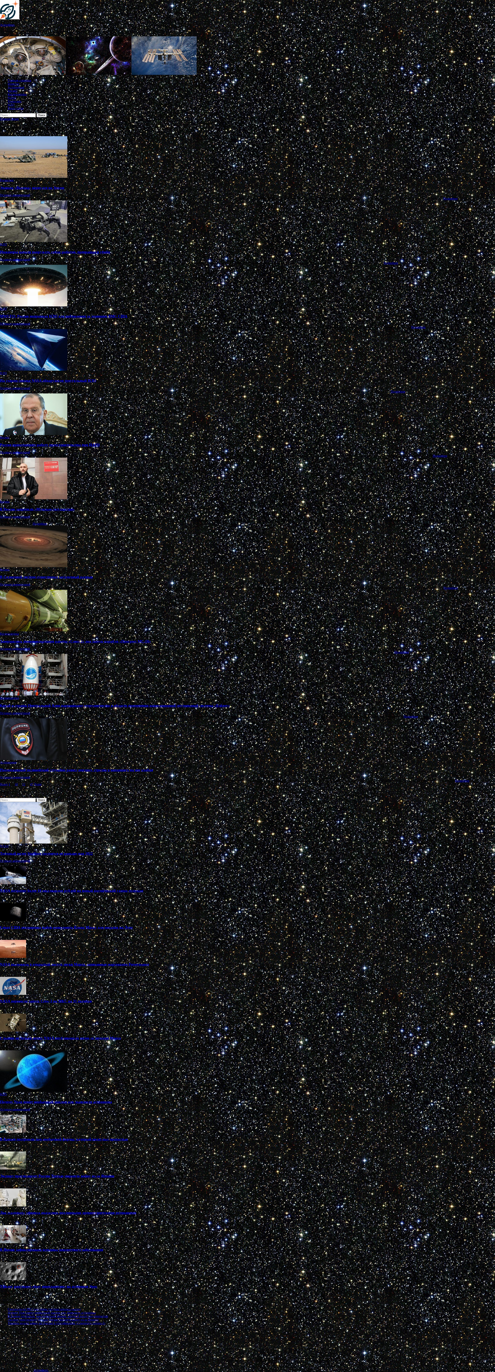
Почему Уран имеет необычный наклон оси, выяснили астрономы (56, 1102)
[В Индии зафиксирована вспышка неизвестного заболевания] (13, 1242)
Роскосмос (14, 101)
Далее (38, 784)
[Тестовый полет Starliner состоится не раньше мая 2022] (33, 842)
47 (31, 784)
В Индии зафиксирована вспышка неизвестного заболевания (51, 1250)
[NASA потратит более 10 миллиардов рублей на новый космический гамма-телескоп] (13, 883)
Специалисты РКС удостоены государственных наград (44, 1309)
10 (16, 784)
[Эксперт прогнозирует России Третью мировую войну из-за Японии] (13, 1168)
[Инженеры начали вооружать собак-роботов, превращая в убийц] (247, 221)
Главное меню (9, 119)
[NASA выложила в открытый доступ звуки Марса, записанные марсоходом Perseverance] (13, 956)
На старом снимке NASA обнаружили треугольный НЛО (48, 381)
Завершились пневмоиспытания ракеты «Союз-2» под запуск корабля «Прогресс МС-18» (75, 641)
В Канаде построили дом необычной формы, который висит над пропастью (64, 1139)
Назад (4, 784)
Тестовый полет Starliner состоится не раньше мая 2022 (46, 853)
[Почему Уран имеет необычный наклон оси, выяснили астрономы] (33, 1090)
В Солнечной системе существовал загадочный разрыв (46, 577)
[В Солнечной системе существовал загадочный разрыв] (247, 547)
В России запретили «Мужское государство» (37, 509)
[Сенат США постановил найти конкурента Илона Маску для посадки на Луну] (13, 920)
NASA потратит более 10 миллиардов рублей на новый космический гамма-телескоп (71, 891)
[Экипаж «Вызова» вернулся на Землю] (247, 157)
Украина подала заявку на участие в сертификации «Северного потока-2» (57, 1323)
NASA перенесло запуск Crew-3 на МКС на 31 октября (46, 1001)
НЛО (11, 104)
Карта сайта (15, 108)
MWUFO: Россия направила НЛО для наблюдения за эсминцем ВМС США (63, 316)
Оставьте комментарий (15, 195)
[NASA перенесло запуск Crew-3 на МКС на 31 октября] (13, 993)
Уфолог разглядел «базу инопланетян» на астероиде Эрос (48, 1286)
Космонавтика (17, 94)
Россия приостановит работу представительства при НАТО (50, 445)
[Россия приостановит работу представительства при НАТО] (247, 414)
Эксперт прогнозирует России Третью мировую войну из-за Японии (57, 1176)
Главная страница (19, 80)
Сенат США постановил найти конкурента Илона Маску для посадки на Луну (66, 927)
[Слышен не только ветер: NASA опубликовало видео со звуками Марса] (13, 1030)
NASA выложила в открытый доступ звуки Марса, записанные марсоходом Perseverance (74, 964)
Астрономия (16, 87)
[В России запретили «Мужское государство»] (247, 479)
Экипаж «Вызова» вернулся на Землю (32, 188)
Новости (13, 83)
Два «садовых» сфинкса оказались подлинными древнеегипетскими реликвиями (68, 1213)
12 (23, 784)
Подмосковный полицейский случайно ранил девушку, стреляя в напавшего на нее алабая (76, 770)
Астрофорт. (7, 24)
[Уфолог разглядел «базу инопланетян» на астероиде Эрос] (13, 1279)
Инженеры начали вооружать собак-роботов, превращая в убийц (55, 252)
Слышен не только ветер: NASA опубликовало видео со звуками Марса (60, 1038)
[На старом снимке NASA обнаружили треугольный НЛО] (247, 350)
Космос (12, 90)
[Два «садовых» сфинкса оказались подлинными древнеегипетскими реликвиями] (13, 1205)
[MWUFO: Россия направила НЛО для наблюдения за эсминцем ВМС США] (247, 286)
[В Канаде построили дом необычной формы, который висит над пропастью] (13, 1131)
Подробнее (450, 198)
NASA (12, 97)
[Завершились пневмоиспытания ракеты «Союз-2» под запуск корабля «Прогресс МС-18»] (247, 611)
